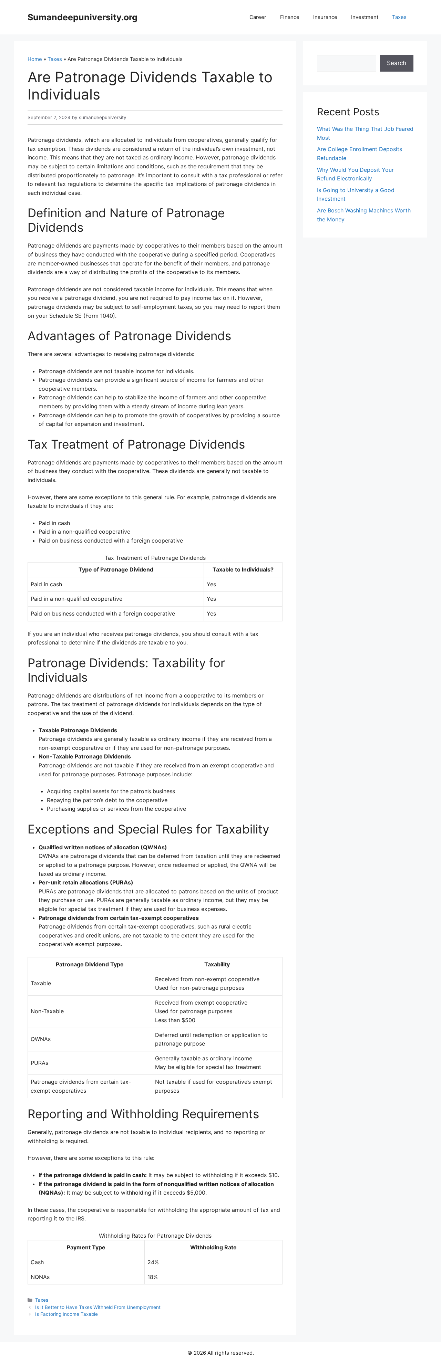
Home (35, 59)
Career (257, 17)
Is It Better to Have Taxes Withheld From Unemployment (98, 1307)
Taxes (399, 17)
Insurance (325, 17)
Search (396, 63)
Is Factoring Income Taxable (66, 1314)
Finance (289, 17)
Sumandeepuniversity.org (82, 17)
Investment (364, 17)
